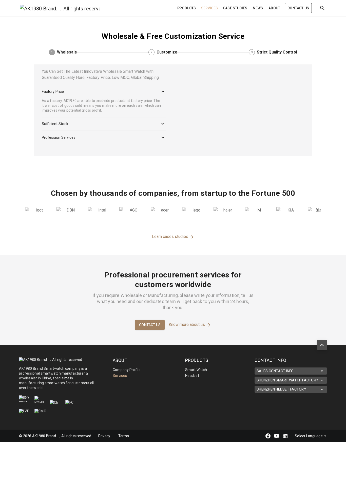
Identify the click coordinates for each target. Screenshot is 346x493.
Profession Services (58, 137)
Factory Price (53, 91)
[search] (322, 8)
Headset (192, 376)
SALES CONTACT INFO (275, 371)
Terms (123, 436)
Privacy (104, 436)
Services (120, 376)
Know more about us (187, 324)
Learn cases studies (170, 236)
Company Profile (127, 370)
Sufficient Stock (55, 123)
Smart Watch (196, 370)
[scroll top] (322, 345)
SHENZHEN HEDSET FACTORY (281, 389)
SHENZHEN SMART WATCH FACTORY (287, 380)
